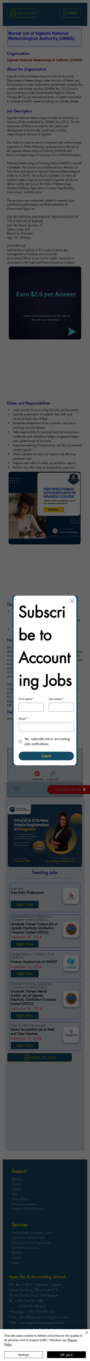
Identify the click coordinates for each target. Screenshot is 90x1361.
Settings (23, 1355)
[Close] (84, 1335)
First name (26, 699)
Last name (56, 699)
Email (23, 719)
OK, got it (66, 1355)
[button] (72, 601)
